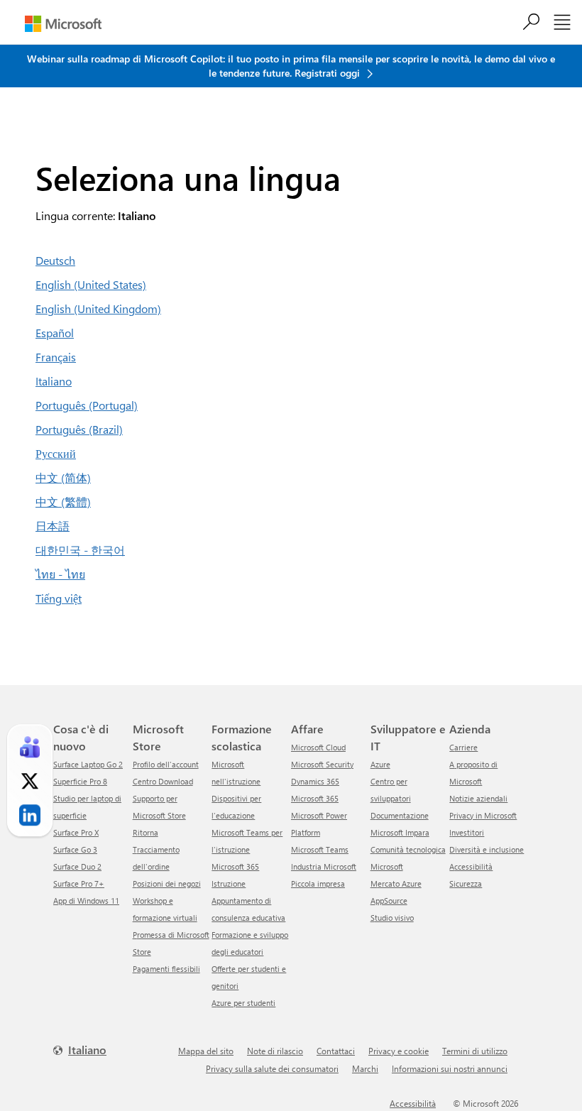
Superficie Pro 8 (80, 781)
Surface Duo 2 (77, 866)
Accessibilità (471, 866)
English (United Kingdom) (98, 308)
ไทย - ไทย (60, 574)
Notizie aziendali (478, 798)
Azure (380, 764)
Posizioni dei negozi (167, 883)
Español (54, 332)
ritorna (145, 832)
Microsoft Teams (319, 849)
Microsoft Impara (399, 832)
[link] (30, 747)
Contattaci (336, 1050)
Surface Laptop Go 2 (88, 764)
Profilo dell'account (166, 764)
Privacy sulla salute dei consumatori (272, 1068)
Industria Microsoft (323, 866)
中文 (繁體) (63, 501)
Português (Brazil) (79, 429)
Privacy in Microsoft (483, 815)
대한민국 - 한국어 (80, 549)
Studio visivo (392, 917)
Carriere (463, 747)
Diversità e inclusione (486, 849)
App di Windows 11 (86, 900)
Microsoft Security (322, 764)
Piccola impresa (318, 883)
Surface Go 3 (75, 849)
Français (55, 356)
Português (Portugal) (86, 405)
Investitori (466, 832)
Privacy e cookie (398, 1050)
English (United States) (90, 284)
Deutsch (55, 260)
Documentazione (399, 815)
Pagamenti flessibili (166, 968)
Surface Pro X (76, 832)
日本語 (52, 525)
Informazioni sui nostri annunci (449, 1068)
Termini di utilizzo (474, 1050)
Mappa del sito (206, 1050)
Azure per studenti (243, 1002)
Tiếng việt (58, 598)
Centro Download (163, 781)
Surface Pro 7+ (78, 883)
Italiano (53, 380)
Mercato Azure (396, 883)
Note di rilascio (275, 1050)
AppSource (388, 900)
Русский (55, 453)
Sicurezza (465, 883)
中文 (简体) (63, 477)
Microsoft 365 (315, 798)
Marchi (365, 1068)
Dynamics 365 (315, 781)
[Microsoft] (63, 24)
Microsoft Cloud (318, 747)
